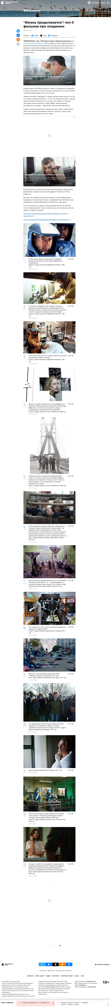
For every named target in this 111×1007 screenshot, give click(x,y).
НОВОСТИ (30, 976)
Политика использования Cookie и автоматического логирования (18, 992)
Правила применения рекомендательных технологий (18, 996)
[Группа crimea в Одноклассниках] (62, 964)
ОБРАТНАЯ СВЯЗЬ (67, 976)
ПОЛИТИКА (42, 971)
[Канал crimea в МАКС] (69, 964)
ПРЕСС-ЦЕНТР (39, 976)
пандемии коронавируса (34, 43)
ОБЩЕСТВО (50, 971)
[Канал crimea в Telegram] (42, 964)
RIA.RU (77, 976)
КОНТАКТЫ (56, 976)
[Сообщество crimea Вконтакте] (48, 964)
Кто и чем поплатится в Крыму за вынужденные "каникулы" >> (47, 220)
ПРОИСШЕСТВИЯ (60, 971)
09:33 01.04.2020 (27, 30)
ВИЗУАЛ (69, 971)
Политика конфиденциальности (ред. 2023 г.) (15, 994)
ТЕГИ (82, 976)
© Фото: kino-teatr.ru (33, 414)
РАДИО (48, 976)
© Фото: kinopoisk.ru (33, 269)
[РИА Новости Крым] (9, 2)
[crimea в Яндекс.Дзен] (55, 964)
